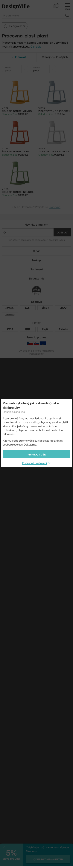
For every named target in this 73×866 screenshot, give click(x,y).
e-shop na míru (42, 350)
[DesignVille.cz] (30, 343)
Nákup (36, 260)
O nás (36, 251)
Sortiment (36, 269)
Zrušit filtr (24, 69)
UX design (25, 350)
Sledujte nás (36, 278)
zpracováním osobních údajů (50, 239)
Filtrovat (20, 57)
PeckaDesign (36, 353)
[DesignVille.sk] (36, 343)
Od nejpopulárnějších (55, 57)
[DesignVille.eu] (43, 343)
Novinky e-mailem (36, 224)
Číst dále (36, 46)
